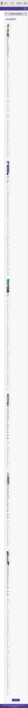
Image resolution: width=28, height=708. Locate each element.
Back (16, 700)
